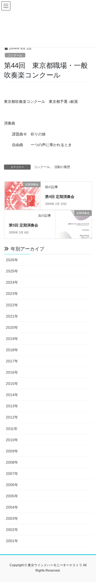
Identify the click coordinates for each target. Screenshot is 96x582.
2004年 (12, 507)
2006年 (12, 485)
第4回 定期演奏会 (59, 196)
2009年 (12, 451)
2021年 (12, 316)
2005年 (12, 496)
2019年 (12, 339)
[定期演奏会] (22, 193)
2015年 (12, 383)
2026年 (12, 260)
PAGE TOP (88, 560)
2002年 (12, 530)
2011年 (12, 429)
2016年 (12, 372)
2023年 (12, 293)
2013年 (12, 406)
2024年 (12, 282)
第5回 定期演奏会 (23, 225)
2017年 (12, 361)
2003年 (12, 518)
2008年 (12, 462)
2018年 (12, 350)
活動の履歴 (62, 167)
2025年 (12, 271)
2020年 (12, 327)
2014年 (12, 395)
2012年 (12, 417)
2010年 (12, 440)
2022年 (12, 305)
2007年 (12, 473)
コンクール (15, 55)
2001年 (12, 541)
